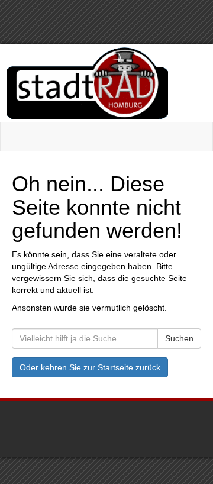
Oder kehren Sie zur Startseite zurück (90, 367)
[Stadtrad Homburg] (105, 83)
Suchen (179, 338)
